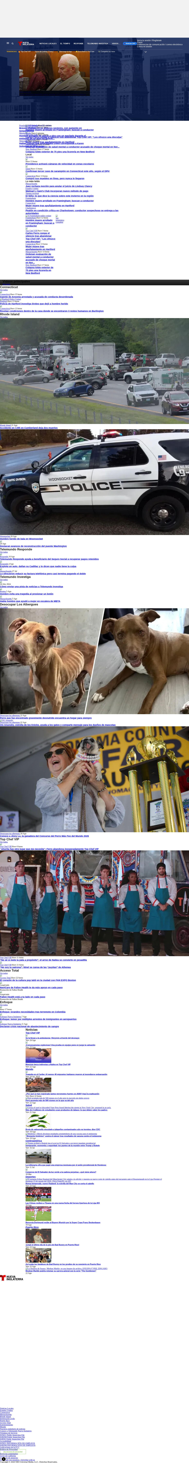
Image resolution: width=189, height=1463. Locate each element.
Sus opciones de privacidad (12, 1451)
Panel (139, 42)
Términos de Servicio (8, 1433)
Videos (115, 44)
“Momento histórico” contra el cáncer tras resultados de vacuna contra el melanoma (63, 1136)
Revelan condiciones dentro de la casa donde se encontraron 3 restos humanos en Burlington (52, 311)
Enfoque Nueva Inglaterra (11, 1017)
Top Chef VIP (32, 231)
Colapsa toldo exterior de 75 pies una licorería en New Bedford (60, 151)
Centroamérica (34, 1141)
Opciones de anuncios (9, 1458)
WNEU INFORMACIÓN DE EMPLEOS (17, 1443)
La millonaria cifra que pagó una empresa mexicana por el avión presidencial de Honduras (66, 1165)
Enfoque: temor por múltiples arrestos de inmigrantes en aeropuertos (38, 1019)
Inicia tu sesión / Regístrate (149, 40)
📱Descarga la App (64, 52)
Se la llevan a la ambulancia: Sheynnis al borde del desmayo (52, 1038)
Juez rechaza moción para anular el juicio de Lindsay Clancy (59, 186)
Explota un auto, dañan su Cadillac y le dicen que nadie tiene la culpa (38, 566)
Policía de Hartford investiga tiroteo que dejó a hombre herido (34, 303)
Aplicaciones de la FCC (9, 1447)
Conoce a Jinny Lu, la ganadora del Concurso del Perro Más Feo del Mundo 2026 (44, 836)
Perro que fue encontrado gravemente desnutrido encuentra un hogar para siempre (46, 718)
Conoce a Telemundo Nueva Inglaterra (15, 1431)
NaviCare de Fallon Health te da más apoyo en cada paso (31, 987)
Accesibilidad (5, 1441)
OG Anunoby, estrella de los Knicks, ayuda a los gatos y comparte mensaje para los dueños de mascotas (58, 725)
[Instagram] (61, 1365)
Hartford (3, 301)
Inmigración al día (7, 1419)
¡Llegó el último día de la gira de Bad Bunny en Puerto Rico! (52, 1245)
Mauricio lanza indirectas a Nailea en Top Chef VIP (48, 1064)
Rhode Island (5, 425)
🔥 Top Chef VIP (24, 52)
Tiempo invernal (32, 193)
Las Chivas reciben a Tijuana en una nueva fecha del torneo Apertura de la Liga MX (63, 1203)
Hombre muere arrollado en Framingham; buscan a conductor (60, 201)
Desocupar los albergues (10, 715)
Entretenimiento (6, 1425)
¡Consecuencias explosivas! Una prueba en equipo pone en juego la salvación (60, 1045)
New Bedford (31, 265)
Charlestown (31, 208)
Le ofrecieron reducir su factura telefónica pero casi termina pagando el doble (43, 573)
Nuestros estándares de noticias (12, 1429)
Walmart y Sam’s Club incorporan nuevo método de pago (57, 191)
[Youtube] (61, 1406)
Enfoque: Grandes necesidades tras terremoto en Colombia (32, 1012)
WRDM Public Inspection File (12, 1437)
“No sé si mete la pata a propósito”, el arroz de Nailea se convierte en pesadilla (43, 960)
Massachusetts (25, 133)
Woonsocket (5, 536)
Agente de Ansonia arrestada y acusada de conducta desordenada (36, 297)
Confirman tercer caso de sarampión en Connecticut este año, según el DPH (67, 171)
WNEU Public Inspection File (12, 1435)
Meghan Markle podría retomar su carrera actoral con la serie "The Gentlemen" (61, 1271)
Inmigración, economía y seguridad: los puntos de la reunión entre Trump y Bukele (63, 1145)
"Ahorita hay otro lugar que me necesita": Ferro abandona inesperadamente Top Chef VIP (49, 849)
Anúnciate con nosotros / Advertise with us (17, 1460)
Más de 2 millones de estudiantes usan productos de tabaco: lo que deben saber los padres (66, 1110)
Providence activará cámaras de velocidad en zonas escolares (60, 164)
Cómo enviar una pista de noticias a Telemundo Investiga (31, 586)
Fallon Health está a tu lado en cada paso (22, 997)
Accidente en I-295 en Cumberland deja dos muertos (29, 428)
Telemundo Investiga (97, 44)
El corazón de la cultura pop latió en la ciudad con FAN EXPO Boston (38, 980)
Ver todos (29, 157)
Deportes (31, 1177)
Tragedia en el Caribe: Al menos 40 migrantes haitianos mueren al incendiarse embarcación (66, 1074)
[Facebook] (61, 1323)
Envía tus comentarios (9, 1454)
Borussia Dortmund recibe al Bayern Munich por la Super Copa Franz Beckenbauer (63, 1222)
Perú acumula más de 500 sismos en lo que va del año (50, 1100)
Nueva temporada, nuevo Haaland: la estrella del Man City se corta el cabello (60, 1183)
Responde (78, 44)
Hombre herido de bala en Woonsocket (21, 539)
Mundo (29, 1069)
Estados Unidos (32, 188)
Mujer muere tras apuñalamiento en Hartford (50, 205)
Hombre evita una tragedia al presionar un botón (26, 594)
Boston (3, 591)
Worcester (23, 141)
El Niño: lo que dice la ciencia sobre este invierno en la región (60, 196)
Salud (28, 169)
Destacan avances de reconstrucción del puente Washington (33, 546)
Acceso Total (5, 978)
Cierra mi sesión (144, 46)
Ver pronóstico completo (60, 220)
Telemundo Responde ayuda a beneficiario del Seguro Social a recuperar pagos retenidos (49, 559)
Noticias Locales (48, 44)
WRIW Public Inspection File (12, 1439)
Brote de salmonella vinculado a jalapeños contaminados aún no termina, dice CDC (63, 1129)
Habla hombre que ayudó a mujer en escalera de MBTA (30, 601)
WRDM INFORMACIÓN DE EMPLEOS (17, 1445)
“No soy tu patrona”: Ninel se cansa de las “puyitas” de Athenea (35, 967)
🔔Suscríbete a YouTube (85, 52)
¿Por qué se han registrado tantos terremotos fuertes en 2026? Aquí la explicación (62, 1094)
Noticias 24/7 (130, 43)
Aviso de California (8, 1456)
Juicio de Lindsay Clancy (44, 52)
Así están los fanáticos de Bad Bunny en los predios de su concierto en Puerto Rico (63, 1264)
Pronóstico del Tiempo (28, 125)
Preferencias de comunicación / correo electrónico (160, 44)
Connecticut (31, 176)
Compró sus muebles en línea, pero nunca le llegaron (55, 178)
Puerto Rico (32, 1227)
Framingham (31, 198)
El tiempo (65, 44)
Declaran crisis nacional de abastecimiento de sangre (29, 1026)
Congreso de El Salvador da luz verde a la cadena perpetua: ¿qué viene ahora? (61, 1172)
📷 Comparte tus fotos (106, 52)
